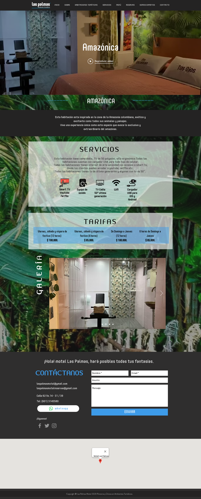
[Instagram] (54, 426)
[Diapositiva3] (109, 324)
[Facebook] (40, 426)
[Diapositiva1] (102, 324)
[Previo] (53, 293)
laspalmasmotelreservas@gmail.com (57, 388)
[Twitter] (47, 426)
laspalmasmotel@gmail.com (52, 384)
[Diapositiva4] (112, 324)
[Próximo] (161, 293)
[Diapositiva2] (105, 324)
